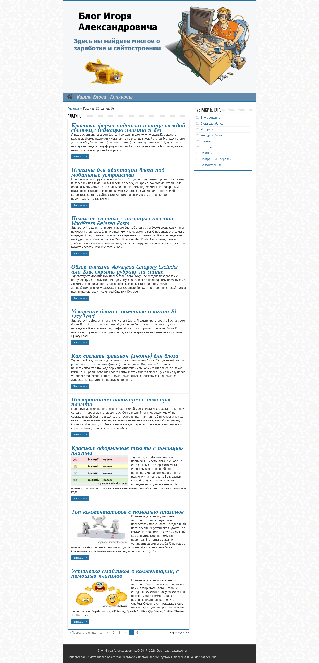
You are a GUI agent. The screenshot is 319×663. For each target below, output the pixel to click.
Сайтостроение (211, 165)
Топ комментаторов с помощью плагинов (127, 512)
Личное (205, 141)
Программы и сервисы (216, 159)
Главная (70, 96)
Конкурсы (121, 97)
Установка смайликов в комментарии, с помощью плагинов (125, 573)
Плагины (206, 153)
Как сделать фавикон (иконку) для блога (124, 356)
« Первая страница (82, 632)
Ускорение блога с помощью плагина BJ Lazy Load (123, 314)
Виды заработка (211, 123)
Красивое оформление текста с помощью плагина (127, 450)
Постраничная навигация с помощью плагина (121, 402)
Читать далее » (80, 156)
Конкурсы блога (211, 135)
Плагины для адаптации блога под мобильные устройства (117, 172)
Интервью (207, 129)
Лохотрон (207, 147)
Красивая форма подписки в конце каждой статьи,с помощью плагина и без (128, 128)
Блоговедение (210, 117)
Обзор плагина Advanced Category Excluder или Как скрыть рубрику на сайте (124, 269)
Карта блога (91, 97)
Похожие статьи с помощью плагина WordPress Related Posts (122, 221)
